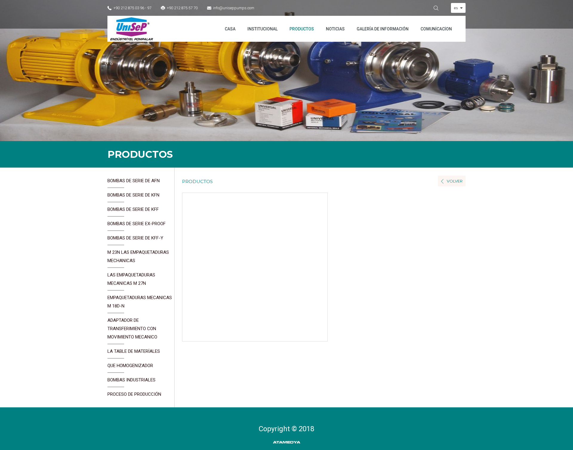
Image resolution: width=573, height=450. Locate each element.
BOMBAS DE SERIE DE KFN (133, 195)
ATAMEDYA (286, 442)
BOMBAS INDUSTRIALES (131, 380)
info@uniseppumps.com (233, 8)
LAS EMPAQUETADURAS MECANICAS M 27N (131, 279)
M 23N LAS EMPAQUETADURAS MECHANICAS (138, 256)
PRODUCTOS (301, 29)
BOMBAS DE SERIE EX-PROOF (136, 223)
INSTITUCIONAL (262, 29)
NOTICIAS (335, 29)
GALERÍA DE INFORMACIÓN (383, 29)
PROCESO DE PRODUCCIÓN (134, 394)
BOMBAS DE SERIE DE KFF (133, 209)
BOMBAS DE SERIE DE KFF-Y (135, 238)
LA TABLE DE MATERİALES (133, 351)
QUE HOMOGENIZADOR (130, 365)
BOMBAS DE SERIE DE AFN (133, 180)
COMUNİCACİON (436, 29)
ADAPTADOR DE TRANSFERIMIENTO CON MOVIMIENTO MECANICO (132, 329)
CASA (230, 29)
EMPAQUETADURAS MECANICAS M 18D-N (139, 302)
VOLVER (455, 181)
